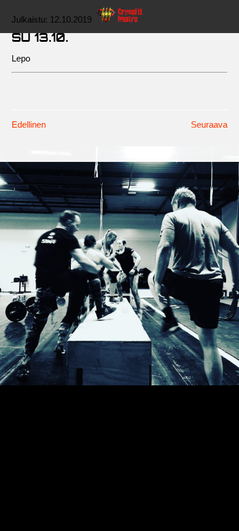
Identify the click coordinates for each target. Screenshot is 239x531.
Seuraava (209, 124)
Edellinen (29, 124)
